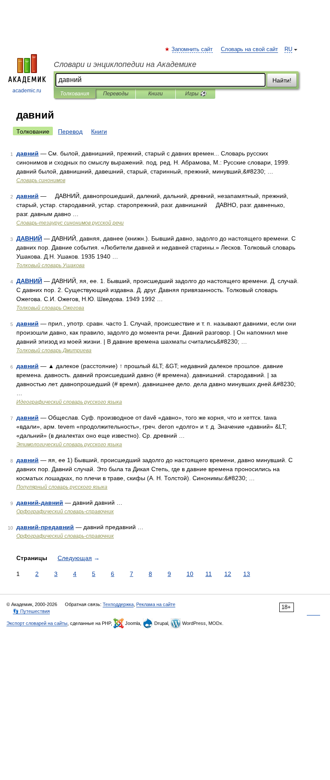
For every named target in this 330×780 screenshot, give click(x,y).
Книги (155, 94)
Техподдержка (118, 604)
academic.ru (26, 91)
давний (27, 153)
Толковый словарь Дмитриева (54, 350)
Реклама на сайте (155, 604)
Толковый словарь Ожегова (50, 308)
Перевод (70, 131)
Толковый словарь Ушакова (50, 265)
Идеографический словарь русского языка (69, 402)
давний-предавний (45, 527)
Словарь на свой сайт (249, 49)
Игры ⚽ (195, 94)
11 (208, 573)
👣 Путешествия (31, 611)
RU (288, 49)
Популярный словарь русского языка (61, 487)
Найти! (281, 80)
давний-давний (39, 502)
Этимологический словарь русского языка (69, 445)
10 (189, 573)
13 (246, 573)
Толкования (74, 94)
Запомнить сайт (192, 49)
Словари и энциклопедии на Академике (125, 64)
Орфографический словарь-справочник (65, 512)
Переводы (115, 94)
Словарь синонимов (40, 180)
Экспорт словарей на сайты (36, 623)
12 (227, 573)
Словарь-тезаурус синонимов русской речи (70, 223)
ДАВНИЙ (29, 238)
